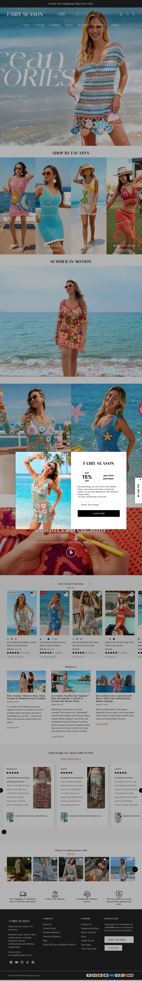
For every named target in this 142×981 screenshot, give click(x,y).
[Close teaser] (140, 479)
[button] (138, 490)
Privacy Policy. (84, 494)
